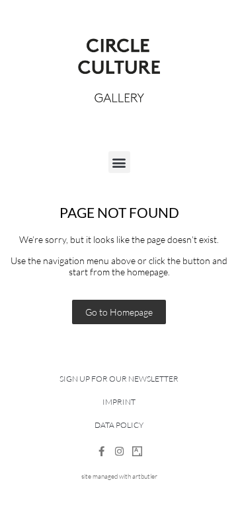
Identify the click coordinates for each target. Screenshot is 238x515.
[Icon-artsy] (137, 451)
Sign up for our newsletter (119, 379)
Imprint (119, 402)
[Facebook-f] (101, 451)
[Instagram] (119, 451)
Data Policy (119, 425)
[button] (119, 162)
